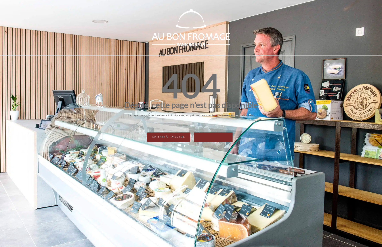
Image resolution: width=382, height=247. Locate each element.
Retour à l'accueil (168, 137)
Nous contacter (213, 137)
